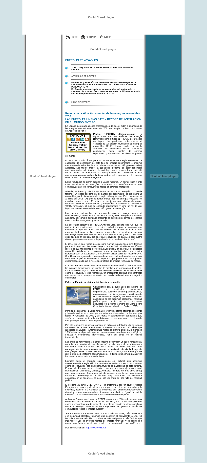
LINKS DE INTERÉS (80, 102)
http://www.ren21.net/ (96, 427)
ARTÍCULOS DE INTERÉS (83, 76)
